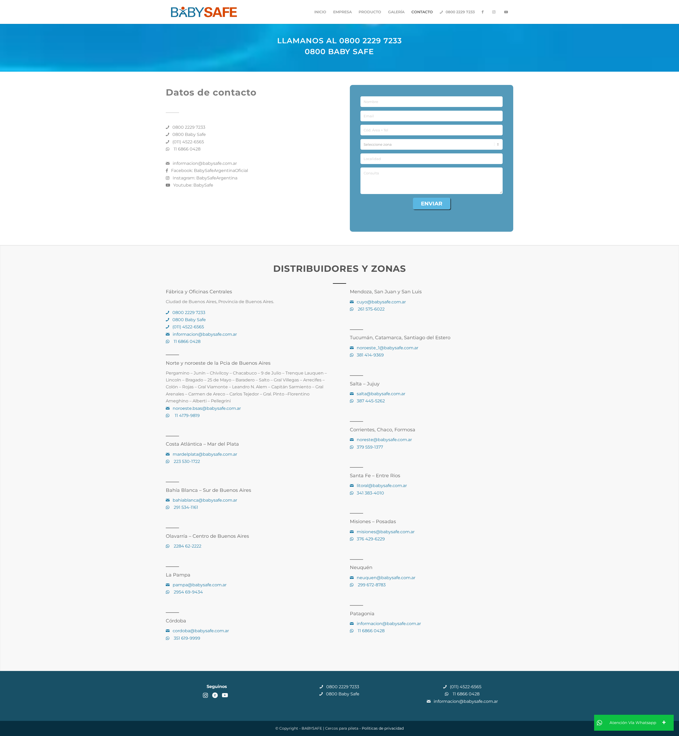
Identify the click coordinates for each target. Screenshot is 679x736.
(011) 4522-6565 (187, 141)
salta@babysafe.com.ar (381, 393)
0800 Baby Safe (188, 134)
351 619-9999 (186, 638)
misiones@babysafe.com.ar (386, 531)
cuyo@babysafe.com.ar (381, 301)
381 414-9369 (370, 355)
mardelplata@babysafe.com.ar (205, 454)
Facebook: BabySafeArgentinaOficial (209, 170)
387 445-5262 (370, 400)
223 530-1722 (186, 461)
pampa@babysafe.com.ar (200, 584)
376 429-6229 (370, 538)
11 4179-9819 (186, 415)
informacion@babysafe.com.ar (204, 163)
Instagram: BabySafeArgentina (204, 177)
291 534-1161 (185, 507)
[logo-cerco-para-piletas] (204, 12)
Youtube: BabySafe (192, 185)
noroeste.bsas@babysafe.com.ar (206, 408)
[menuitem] (320, 12)
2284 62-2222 (186, 546)
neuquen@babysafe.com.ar (386, 577)
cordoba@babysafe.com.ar (201, 630)
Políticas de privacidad (383, 728)
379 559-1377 (369, 447)
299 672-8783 (371, 584)
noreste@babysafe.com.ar (384, 439)
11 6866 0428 (186, 149)
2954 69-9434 (187, 592)
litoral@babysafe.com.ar (382, 485)
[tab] (634, 723)
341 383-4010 (370, 493)
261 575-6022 (370, 309)
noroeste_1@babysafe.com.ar (387, 347)
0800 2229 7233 (188, 127)
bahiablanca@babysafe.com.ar (205, 500)
